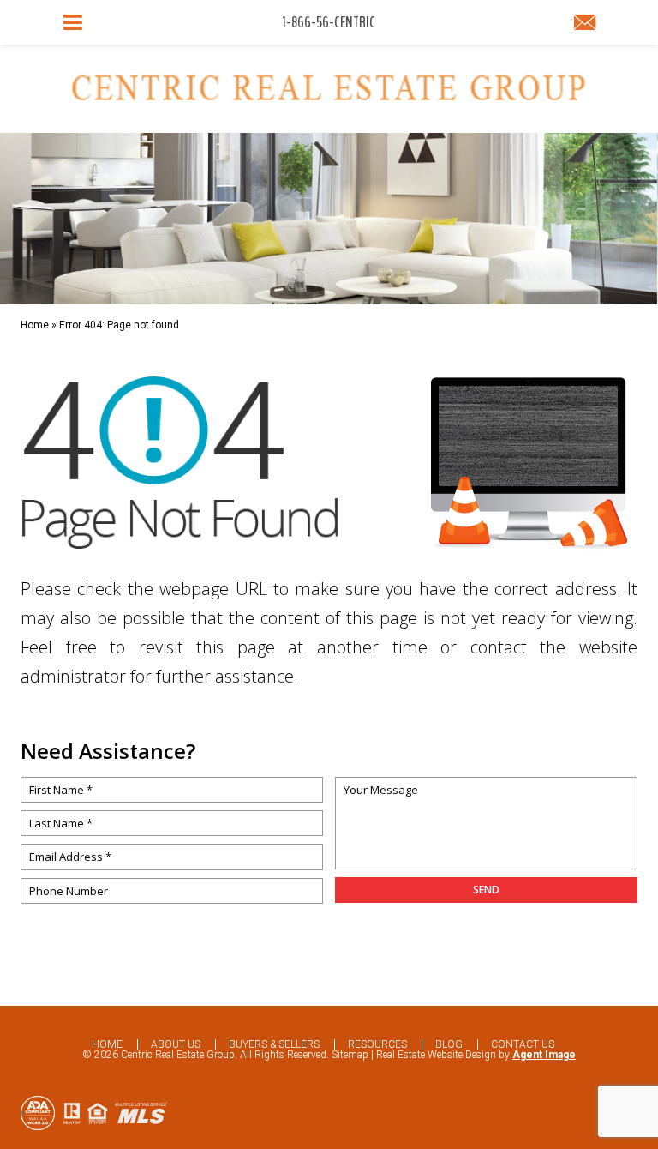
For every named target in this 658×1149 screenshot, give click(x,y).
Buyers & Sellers (274, 1044)
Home (107, 1044)
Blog (449, 1044)
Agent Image (544, 1055)
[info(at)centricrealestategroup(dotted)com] (584, 24)
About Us (175, 1044)
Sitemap (350, 1055)
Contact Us (522, 1044)
